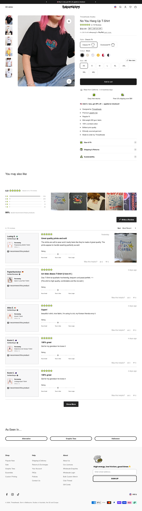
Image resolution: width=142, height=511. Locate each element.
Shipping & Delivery (39, 460)
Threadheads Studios (87, 17)
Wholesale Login (69, 472)
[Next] (95, 2)
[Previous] (46, 2)
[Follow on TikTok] (18, 494)
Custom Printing (11, 476)
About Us (66, 460)
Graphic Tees (71, 438)
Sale (7, 464)
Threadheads (97, 109)
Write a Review (129, 220)
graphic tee (94, 113)
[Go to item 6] (8, 73)
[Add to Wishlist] (69, 81)
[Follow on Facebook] (6, 494)
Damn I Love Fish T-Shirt (21, 281)
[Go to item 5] (8, 62)
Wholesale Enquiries (70, 468)
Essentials (9, 472)
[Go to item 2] (8, 31)
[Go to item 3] (8, 41)
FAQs (34, 472)
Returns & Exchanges (40, 464)
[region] (94, 201)
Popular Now (10, 460)
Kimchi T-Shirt (18, 317)
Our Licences (68, 464)
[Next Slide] (135, 201)
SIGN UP (114, 478)
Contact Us (36, 480)
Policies (35, 476)
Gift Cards (67, 484)
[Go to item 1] (8, 20)
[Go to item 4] (8, 52)
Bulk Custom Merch (70, 476)
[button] (108, 24)
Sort (119, 228)
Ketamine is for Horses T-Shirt (23, 350)
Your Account (37, 468)
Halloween (116, 438)
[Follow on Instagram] (12, 494)
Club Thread (67, 480)
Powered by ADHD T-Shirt (22, 246)
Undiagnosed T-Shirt (20, 382)
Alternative (26, 438)
